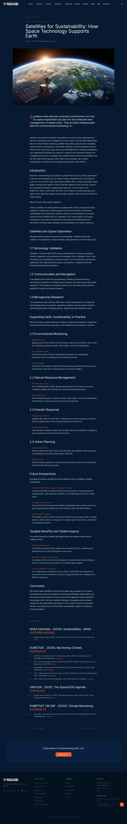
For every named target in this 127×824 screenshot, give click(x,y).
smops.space (38, 797)
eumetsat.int (38, 651)
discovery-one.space (41, 783)
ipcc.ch (54, 664)
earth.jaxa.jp (51, 675)
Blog (98, 4)
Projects (39, 4)
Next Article (89, 728)
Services (77, 4)
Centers (48, 4)
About (30, 4)
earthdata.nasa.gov (42, 632)
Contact (68, 797)
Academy (85, 4)
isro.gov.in (90, 679)
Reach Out (62, 754)
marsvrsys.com (39, 786)
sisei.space (38, 790)
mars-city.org (38, 801)
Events (93, 4)
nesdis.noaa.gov (48, 670)
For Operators (70, 790)
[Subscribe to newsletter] (122, 805)
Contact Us (106, 4)
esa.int (36, 639)
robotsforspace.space (41, 804)
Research (58, 4)
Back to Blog (33, 17)
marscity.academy (40, 793)
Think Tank (68, 4)
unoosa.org (59, 658)
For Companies (70, 786)
